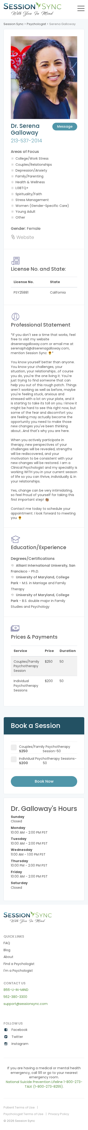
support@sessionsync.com (26, 1003)
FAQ (7, 943)
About (8, 957)
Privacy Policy (58, 1114)
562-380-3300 (15, 996)
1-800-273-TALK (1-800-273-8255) (53, 1084)
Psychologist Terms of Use (23, 1114)
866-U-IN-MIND (16, 989)
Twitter (17, 1037)
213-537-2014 (26, 140)
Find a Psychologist (19, 964)
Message (65, 126)
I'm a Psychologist (18, 970)
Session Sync (13, 24)
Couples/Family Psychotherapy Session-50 (44, 747)
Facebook (19, 1030)
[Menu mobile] (80, 9)
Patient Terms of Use (19, 1107)
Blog (7, 950)
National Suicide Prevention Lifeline (34, 1082)
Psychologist (36, 24)
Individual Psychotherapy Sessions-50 (48, 759)
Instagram (19, 1044)
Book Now (44, 781)
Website (24, 237)
